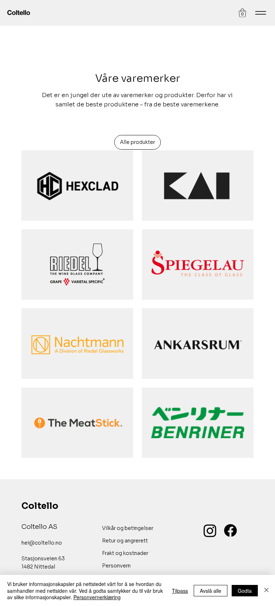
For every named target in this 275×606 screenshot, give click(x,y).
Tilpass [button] (180, 590)
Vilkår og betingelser (127, 528)
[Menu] (260, 12)
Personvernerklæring (97, 597)
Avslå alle (210, 590)
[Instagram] (210, 530)
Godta (245, 590)
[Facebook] (230, 530)
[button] (242, 13)
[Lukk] (266, 590)
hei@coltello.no (41, 543)
